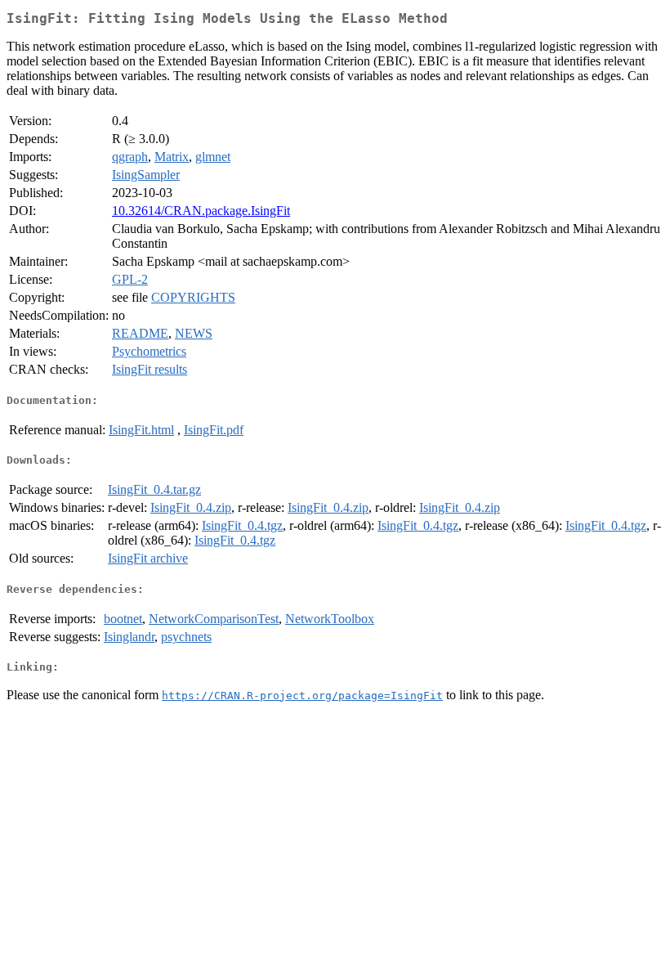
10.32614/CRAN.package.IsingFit (201, 211)
